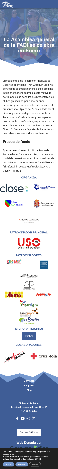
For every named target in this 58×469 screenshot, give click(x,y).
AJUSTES (36, 459)
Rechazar (21, 464)
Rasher (29, 336)
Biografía (29, 385)
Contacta (29, 380)
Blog (29, 390)
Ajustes (35, 464)
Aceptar (8, 464)
